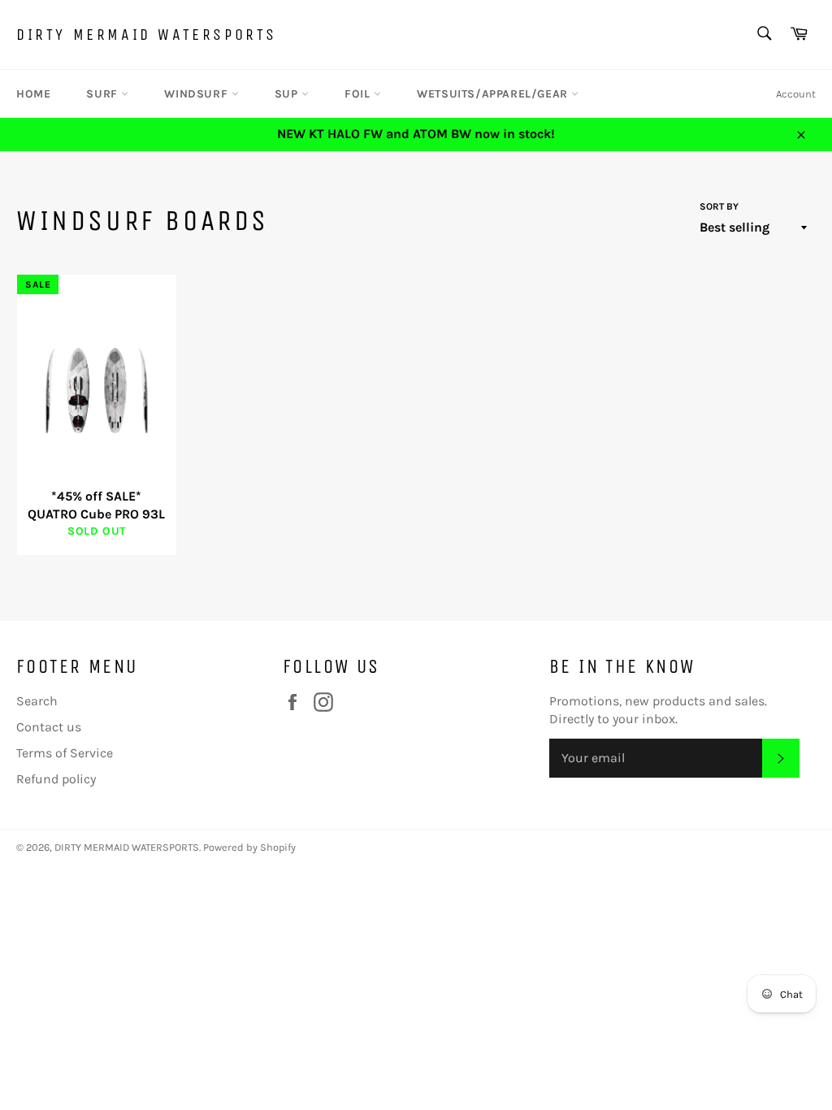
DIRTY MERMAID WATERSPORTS (146, 34)
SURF (103, 94)
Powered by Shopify (249, 847)
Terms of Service (64, 753)
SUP (288, 94)
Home (33, 94)
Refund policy (56, 779)
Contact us (48, 727)
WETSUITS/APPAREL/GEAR (494, 94)
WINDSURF (197, 94)
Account (796, 94)
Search (37, 701)
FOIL (359, 94)
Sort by (719, 206)
